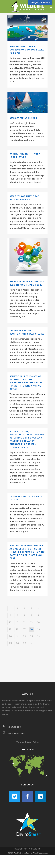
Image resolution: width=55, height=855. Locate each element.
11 (17, 622)
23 (31, 636)
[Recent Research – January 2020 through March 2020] (28, 257)
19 (39, 629)
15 (10, 629)
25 (10, 643)
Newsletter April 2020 (23, 118)
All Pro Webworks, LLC (32, 849)
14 (38, 622)
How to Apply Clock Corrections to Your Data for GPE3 (26, 49)
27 (24, 643)
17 (24, 629)
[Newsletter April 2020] (27, 102)
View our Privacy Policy (27, 742)
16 (17, 629)
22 (24, 636)
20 (10, 636)
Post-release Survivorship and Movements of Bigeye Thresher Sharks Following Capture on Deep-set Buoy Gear (27, 552)
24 (38, 636)
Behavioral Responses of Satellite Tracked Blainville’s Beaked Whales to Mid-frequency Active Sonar (26, 382)
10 (10, 622)
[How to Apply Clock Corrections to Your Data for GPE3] (27, 28)
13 (31, 622)
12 (24, 622)
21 (17, 636)
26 (17, 643)
